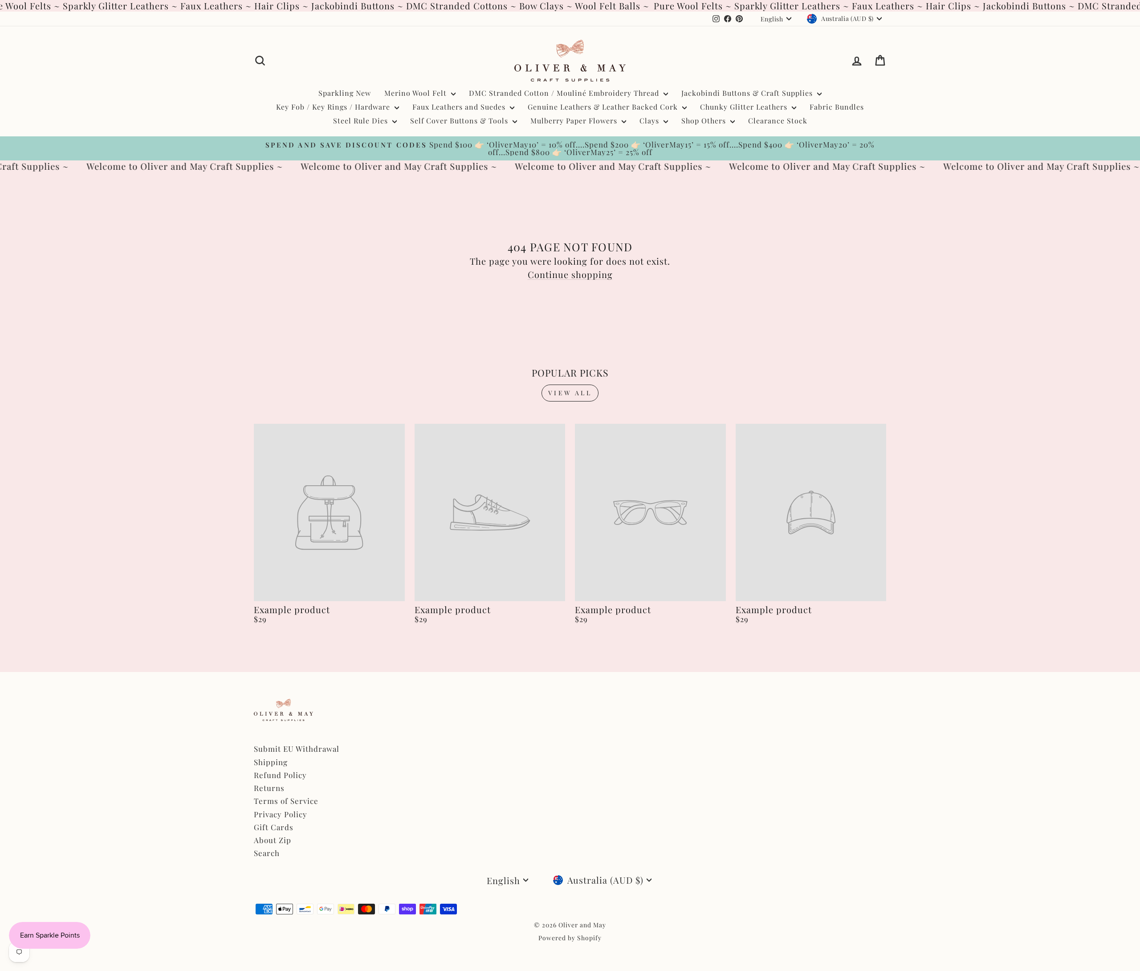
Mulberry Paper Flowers (574, 120)
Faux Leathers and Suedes (460, 106)
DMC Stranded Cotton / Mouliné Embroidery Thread (565, 93)
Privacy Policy (280, 814)
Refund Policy (280, 775)
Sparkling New (344, 93)
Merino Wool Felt (416, 93)
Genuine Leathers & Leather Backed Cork (604, 106)
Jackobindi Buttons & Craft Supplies (748, 93)
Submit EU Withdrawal (296, 749)
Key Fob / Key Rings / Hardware (334, 106)
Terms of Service (286, 801)
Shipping (271, 762)
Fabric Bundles (837, 106)
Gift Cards (273, 827)
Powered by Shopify (570, 938)
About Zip (272, 840)
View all (570, 393)
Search (267, 853)
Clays (650, 120)
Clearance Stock (777, 120)
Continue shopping (570, 274)
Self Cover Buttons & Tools (460, 120)
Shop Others (704, 120)
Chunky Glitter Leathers (745, 106)
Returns (269, 788)
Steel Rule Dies (361, 120)
